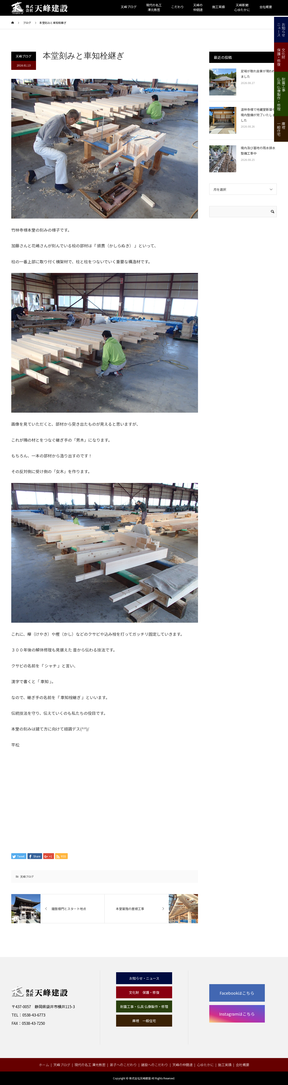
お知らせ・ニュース (144, 978)
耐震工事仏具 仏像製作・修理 (281, 94)
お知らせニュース (281, 29)
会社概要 (265, 6)
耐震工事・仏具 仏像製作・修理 (144, 1006)
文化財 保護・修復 (144, 992)
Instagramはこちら (237, 1014)
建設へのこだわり (154, 1064)
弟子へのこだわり (123, 1064)
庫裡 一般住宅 (144, 1020)
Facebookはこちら (237, 993)
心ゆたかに (205, 1064)
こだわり (177, 6)
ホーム (44, 1064)
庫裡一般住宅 (281, 129)
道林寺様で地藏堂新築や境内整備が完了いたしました (258, 114)
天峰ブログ (129, 6)
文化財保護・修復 (281, 57)
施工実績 (218, 6)
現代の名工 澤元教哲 (90, 1064)
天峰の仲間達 (182, 1064)
